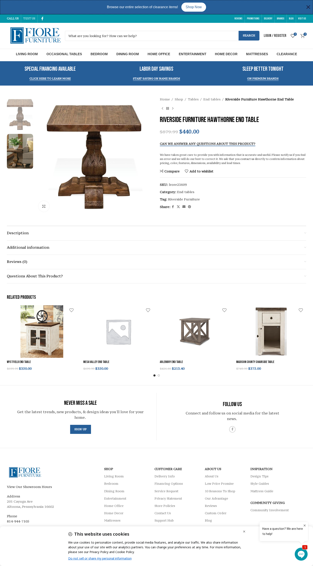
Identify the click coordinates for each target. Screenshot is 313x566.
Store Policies (164, 506)
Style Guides (259, 484)
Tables (193, 99)
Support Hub (164, 520)
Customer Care (168, 469)
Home (165, 99)
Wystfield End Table (19, 362)
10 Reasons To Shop (220, 491)
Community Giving (267, 503)
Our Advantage (216, 498)
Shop (179, 99)
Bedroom (99, 54)
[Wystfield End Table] (42, 331)
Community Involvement (269, 510)
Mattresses (257, 54)
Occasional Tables (64, 54)
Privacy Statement (168, 498)
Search (249, 35)
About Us (213, 469)
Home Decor (226, 54)
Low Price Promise (219, 484)
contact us (247, 159)
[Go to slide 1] (154, 375)
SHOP (108, 469)
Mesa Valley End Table (96, 362)
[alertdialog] (156, 7)
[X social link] (178, 207)
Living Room (27, 54)
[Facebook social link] (42, 18)
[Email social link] (184, 207)
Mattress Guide (261, 491)
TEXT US (29, 18)
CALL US (13, 18)
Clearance (287, 54)
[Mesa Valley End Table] (118, 331)
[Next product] (172, 108)
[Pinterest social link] (189, 207)
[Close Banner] (308, 7)
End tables (211, 99)
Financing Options (168, 484)
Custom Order (216, 513)
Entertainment (192, 54)
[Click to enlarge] (44, 206)
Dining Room (127, 54)
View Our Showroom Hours (29, 487)
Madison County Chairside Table (255, 362)
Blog (208, 520)
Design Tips (259, 476)
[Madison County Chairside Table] (271, 331)
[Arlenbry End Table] (195, 331)
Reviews (211, 506)
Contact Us (162, 513)
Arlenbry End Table (171, 362)
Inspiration (261, 469)
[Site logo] (34, 35)
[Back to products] (167, 108)
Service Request (166, 491)
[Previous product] (162, 108)
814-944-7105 (18, 521)
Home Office (159, 54)
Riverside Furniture (184, 199)
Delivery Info (164, 476)
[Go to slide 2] (159, 375)
